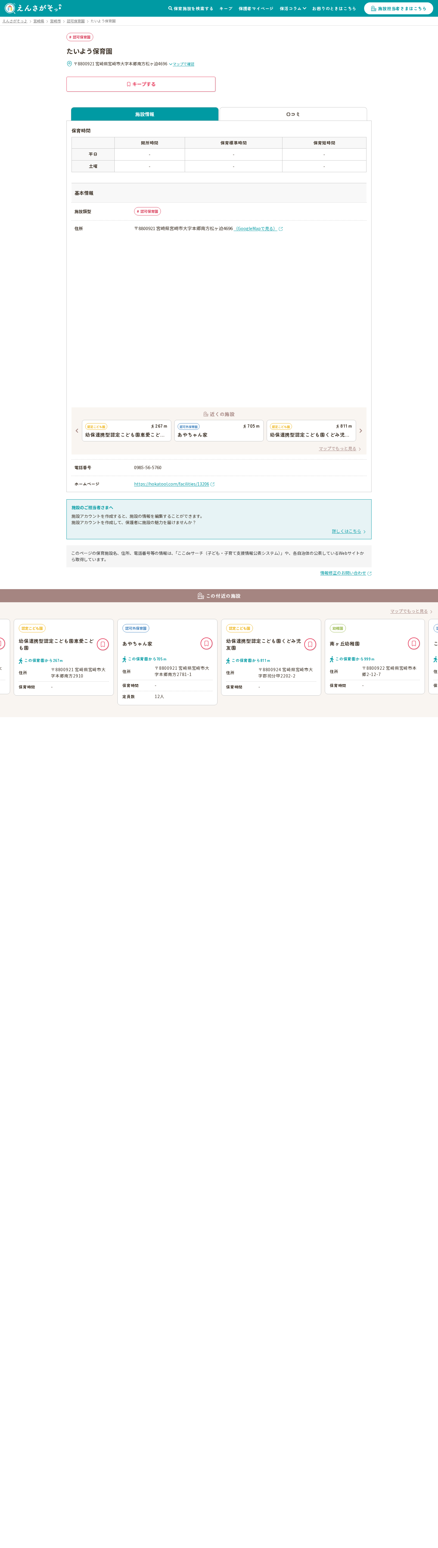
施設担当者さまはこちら (402, 8)
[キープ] (103, 644)
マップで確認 (183, 63)
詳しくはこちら (346, 531)
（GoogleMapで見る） (255, 228)
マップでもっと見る (337, 448)
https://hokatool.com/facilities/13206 (171, 484)
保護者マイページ (256, 8)
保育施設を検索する (193, 8)
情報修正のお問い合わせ (343, 573)
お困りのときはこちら (334, 8)
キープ (225, 8)
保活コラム (291, 8)
